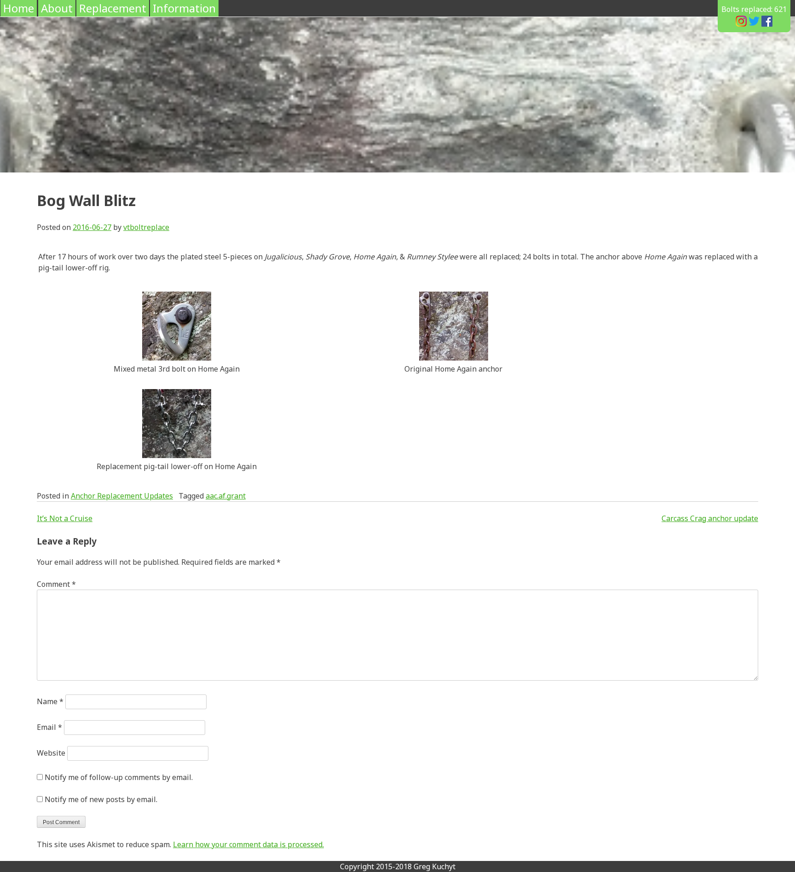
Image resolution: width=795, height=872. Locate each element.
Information (184, 8)
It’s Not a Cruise (64, 518)
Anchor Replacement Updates (122, 496)
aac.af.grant (226, 496)
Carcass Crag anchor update (710, 518)
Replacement (112, 8)
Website (51, 753)
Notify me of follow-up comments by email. (119, 777)
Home (18, 8)
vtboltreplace (146, 227)
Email (49, 727)
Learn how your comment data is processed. (248, 844)
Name (50, 701)
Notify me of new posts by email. (101, 799)
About (57, 8)
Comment (56, 584)
